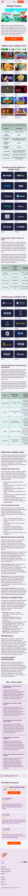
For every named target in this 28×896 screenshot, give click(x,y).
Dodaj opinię (14, 792)
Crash (16, 49)
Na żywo (10, 49)
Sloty (23, 49)
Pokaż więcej (14, 843)
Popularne (3, 49)
